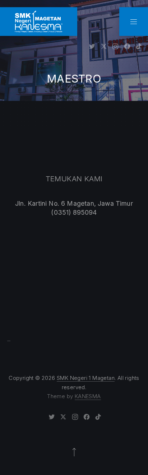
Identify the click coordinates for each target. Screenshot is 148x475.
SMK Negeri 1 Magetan (86, 377)
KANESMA (88, 396)
